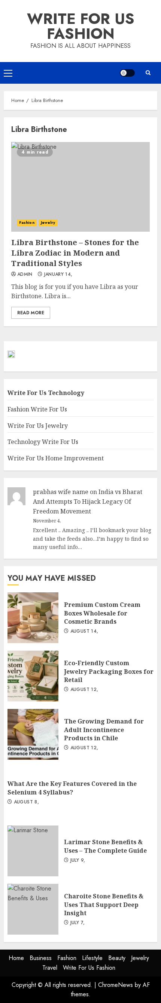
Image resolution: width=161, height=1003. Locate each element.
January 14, (58, 275)
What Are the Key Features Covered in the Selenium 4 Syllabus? (72, 788)
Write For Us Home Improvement (55, 458)
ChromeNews (115, 985)
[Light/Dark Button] (127, 73)
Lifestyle (92, 958)
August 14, (84, 632)
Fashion (26, 222)
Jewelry (48, 222)
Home (16, 958)
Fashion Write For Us (37, 409)
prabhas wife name (60, 492)
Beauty (116, 958)
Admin (25, 275)
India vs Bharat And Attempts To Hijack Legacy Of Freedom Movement (87, 501)
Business (41, 958)
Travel (49, 967)
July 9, (77, 861)
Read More (30, 312)
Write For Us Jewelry (37, 426)
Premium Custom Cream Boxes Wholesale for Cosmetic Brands (32, 617)
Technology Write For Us (42, 442)
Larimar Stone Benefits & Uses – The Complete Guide (32, 850)
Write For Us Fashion (80, 26)
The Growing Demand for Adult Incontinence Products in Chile (32, 734)
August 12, (84, 690)
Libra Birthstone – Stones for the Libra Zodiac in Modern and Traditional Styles (80, 187)
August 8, (26, 802)
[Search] (148, 72)
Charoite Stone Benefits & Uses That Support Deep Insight (32, 909)
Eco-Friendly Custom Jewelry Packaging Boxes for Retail (32, 676)
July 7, (77, 923)
